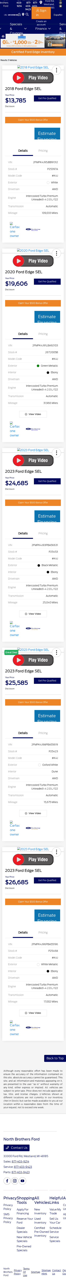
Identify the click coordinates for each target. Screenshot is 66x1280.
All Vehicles (42, 1200)
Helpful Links (56, 1200)
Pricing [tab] (43, 150)
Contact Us (18, 1148)
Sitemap (35, 1272)
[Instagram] (15, 1181)
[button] (56, 70)
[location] (24, 15)
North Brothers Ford (7, 1272)
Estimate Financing (46, 135)
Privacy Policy (18, 1272)
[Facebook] (7, 1181)
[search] (27, 15)
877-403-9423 (23, 1166)
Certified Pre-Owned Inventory (41, 1231)
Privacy (10, 1198)
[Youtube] (22, 1181)
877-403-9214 (20, 1161)
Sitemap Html (46, 1272)
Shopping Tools (25, 1200)
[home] (20, 15)
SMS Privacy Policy (8, 1218)
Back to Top (55, 1058)
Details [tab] (23, 150)
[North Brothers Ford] (10, 14)
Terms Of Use (26, 1272)
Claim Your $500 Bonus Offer (33, 120)
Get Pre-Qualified (47, 98)
